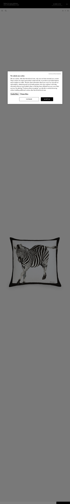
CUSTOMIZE (29, 99)
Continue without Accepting (55, 73)
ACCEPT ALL (47, 99)
